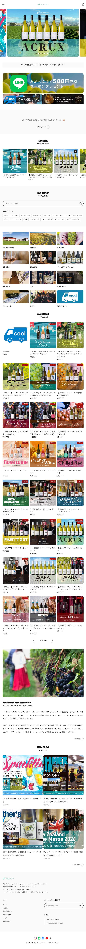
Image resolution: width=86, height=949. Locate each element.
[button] (38, 53)
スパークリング (59, 216)
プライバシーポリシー (53, 920)
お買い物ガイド (41, 127)
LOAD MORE (43, 641)
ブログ (5, 918)
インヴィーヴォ (16, 219)
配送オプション (62, 306)
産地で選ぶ (33, 248)
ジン (6, 219)
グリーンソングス (73, 219)
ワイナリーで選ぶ (8, 248)
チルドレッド (78, 216)
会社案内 (77, 739)
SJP (26, 219)
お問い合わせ (7, 921)
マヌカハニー (61, 287)
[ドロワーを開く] (3, 4)
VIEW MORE (76, 865)
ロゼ (69, 216)
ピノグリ (47, 216)
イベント (33, 306)
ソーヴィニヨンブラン (11, 216)
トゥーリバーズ (47, 219)
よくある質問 (7, 915)
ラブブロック (60, 219)
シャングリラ (35, 219)
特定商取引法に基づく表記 (55, 923)
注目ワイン (6, 287)
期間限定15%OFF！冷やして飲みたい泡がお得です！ (44, 65)
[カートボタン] (82, 4)
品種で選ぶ (60, 248)
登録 (80, 905)
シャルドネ (37, 216)
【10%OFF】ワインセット (66, 267)
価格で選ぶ (33, 267)
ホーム (5, 905)
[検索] (80, 203)
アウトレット (7, 306)
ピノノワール (26, 216)
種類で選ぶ (6, 267)
